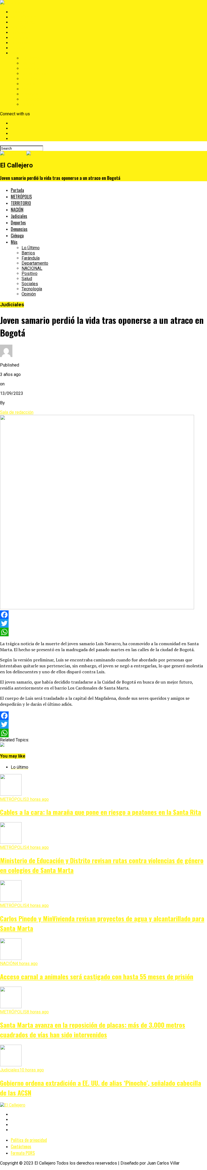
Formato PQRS (23, 1153)
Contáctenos (21, 1146)
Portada (18, 12)
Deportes (20, 37)
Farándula (31, 68)
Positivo (29, 83)
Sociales (30, 94)
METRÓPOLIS (24, 17)
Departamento (35, 73)
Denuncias (20, 42)
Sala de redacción (16, 412)
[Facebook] (103, 614)
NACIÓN (18, 27)
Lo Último (31, 58)
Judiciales (20, 32)
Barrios (28, 63)
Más (15, 53)
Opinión (29, 104)
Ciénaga (18, 48)
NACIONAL (32, 78)
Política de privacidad (29, 1140)
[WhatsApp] (103, 632)
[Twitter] (103, 623)
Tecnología (32, 99)
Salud (27, 89)
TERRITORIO (23, 22)
